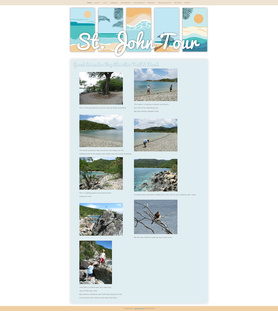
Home (89, 3)
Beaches (151, 3)
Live (104, 3)
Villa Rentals (138, 3)
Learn (96, 3)
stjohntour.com (139, 308)
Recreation (125, 3)
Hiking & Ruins (164, 3)
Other (187, 3)
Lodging (113, 3)
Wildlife (178, 3)
